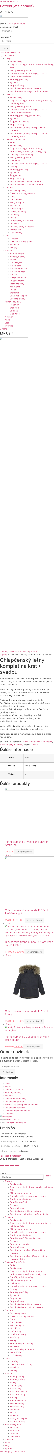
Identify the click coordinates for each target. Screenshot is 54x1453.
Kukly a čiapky (17, 1325)
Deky (12, 1319)
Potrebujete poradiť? (17, 6)
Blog (7, 1445)
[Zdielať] (7, 1164)
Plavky (13, 1340)
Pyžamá (14, 1205)
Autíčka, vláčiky (17, 1379)
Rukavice (14, 1346)
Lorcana (14, 1433)
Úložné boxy (16, 1355)
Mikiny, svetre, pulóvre (20, 1193)
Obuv (7, 1358)
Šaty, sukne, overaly (19, 1244)
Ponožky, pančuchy (19, 1202)
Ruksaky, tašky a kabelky (22, 1349)
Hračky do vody (17, 1394)
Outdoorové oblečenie (20, 1199)
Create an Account (16, 23)
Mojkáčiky (15, 1328)
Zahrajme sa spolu (18, 1418)
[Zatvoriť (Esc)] (2, 1164)
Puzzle (13, 1412)
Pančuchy (14, 1337)
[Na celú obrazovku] (12, 1164)
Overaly (13, 1289)
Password (5, 37)
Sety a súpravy (16, 744)
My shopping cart (8, 1451)
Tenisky (13, 1370)
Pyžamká (14, 1295)
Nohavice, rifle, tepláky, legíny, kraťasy (28, 1196)
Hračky (8, 1373)
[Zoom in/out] (17, 1164)
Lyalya (35, 744)
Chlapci (8, 1181)
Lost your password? (10, 52)
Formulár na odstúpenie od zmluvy (21, 1104)
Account (21, 1451)
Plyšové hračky (17, 1403)
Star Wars (14, 1430)
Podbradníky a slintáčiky (21, 1343)
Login (5, 48)
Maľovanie (15, 1409)
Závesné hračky (17, 1421)
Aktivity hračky (17, 1376)
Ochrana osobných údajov (17, 1110)
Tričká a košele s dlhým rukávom (25, 1211)
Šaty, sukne (15, 1298)
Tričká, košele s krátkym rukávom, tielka (29, 1214)
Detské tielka (16, 1322)
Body (12, 1265)
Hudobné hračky (18, 1400)
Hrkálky (13, 1397)
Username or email (9, 27)
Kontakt (8, 1086)
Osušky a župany (18, 1334)
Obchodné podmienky (15, 1098)
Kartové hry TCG (13, 1424)
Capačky (14, 1361)
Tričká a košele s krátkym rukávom (26, 1307)
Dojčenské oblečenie (19, 651)
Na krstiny (47, 741)
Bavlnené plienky (18, 1313)
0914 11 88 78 (13, 1119)
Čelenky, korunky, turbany (22, 1316)
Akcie (7, 1442)
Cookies (9, 1113)
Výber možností (24, 851)
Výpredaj (9, 1448)
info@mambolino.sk (16, 1122)
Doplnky (9, 1310)
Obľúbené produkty (14, 1089)
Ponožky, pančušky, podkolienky (25, 1238)
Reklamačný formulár (15, 1107)
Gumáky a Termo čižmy (21, 1364)
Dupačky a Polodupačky (21, 1277)
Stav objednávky (13, 1092)
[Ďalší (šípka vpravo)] (7, 1168)
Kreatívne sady (17, 1406)
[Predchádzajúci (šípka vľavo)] (2, 1168)
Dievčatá (9, 1217)
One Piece (15, 1436)
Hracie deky (15, 1388)
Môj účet (9, 1095)
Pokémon (14, 1427)
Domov (3, 651)
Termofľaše (15, 1352)
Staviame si (15, 1415)
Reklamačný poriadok (15, 1101)
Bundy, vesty (16, 1184)
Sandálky (14, 1367)
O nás (7, 1083)
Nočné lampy (16, 1331)
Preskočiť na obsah (9, 1)
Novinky (4, 744)
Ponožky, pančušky (19, 1292)
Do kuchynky (16, 1385)
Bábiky (13, 1382)
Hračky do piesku (18, 1391)
